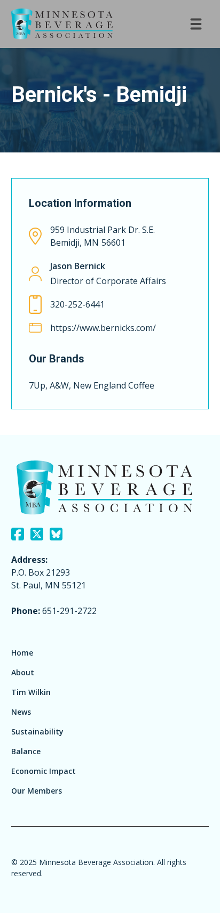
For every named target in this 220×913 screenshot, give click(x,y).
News (21, 712)
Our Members (36, 791)
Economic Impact (43, 771)
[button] (196, 24)
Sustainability (37, 731)
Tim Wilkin (31, 692)
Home (22, 653)
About (22, 672)
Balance (26, 751)
